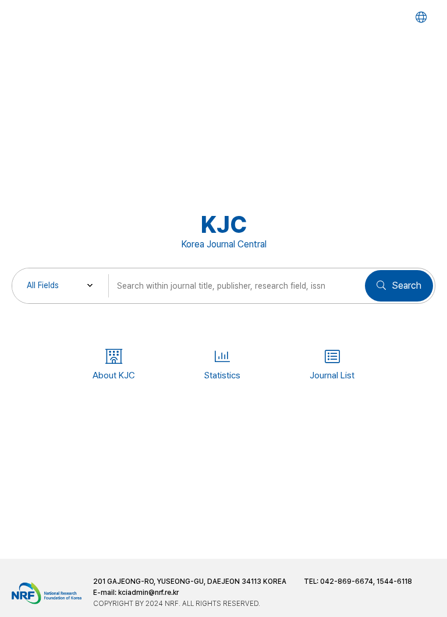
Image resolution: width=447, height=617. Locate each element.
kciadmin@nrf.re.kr (148, 592)
